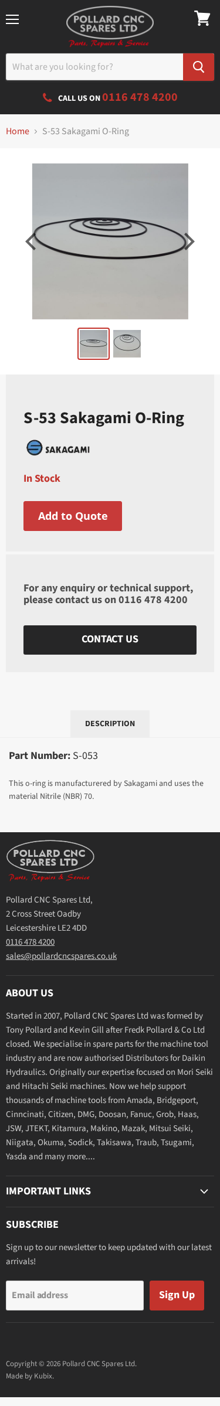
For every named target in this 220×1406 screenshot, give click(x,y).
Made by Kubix (29, 1376)
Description (110, 724)
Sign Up (177, 1295)
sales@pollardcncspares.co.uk (61, 956)
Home (17, 131)
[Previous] (32, 241)
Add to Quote (73, 516)
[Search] (198, 67)
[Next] (187, 241)
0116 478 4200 (153, 600)
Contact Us (110, 639)
